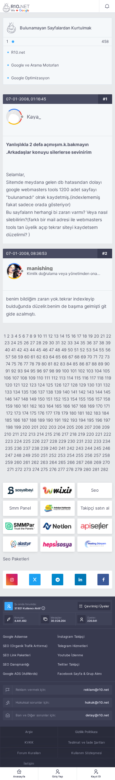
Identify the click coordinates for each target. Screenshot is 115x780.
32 (63, 342)
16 (73, 336)
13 (56, 336)
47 (51, 349)
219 (81, 434)
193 (73, 420)
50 (70, 349)
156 (90, 399)
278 (69, 469)
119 (108, 377)
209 (106, 427)
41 (13, 349)
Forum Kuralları (29, 753)
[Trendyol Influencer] (57, 490)
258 (106, 455)
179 (64, 413)
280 (87, 469)
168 (82, 406)
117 (93, 377)
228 (53, 441)
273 (27, 469)
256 (88, 455)
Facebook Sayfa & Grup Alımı (79, 673)
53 (88, 349)
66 (64, 356)
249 (26, 455)
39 (108, 342)
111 (47, 377)
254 (70, 455)
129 (82, 384)
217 (65, 434)
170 (99, 406)
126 (57, 384)
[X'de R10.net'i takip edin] (35, 579)
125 (49, 384)
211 (15, 434)
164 (49, 406)
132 (106, 384)
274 (35, 469)
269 (97, 462)
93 (20, 370)
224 (18, 441)
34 (76, 342)
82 (56, 363)
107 (15, 377)
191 (57, 420)
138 (49, 391)
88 (94, 363)
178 (56, 413)
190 (49, 420)
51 (76, 349)
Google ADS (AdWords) (20, 673)
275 (44, 469)
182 (88, 413)
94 (26, 370)
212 (23, 434)
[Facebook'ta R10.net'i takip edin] (103, 579)
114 (70, 377)
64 (51, 356)
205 (70, 427)
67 (70, 356)
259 (9, 462)
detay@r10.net (97, 715)
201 (34, 427)
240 (53, 448)
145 (107, 391)
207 (88, 427)
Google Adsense (15, 636)
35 (82, 342)
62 (39, 356)
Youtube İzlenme (70, 655)
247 (8, 455)
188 (32, 420)
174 (25, 413)
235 (9, 448)
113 (62, 377)
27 (32, 342)
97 (45, 370)
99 (58, 370)
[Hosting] (57, 526)
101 (73, 370)
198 (9, 427)
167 (74, 406)
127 (66, 384)
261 (26, 462)
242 (70, 448)
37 (95, 342)
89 (100, 363)
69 (83, 356)
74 (8, 363)
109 (31, 377)
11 (45, 336)
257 (97, 455)
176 (41, 413)
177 (49, 413)
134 (16, 391)
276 (53, 469)
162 (33, 406)
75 (14, 363)
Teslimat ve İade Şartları (86, 742)
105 (106, 370)
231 (79, 441)
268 (88, 462)
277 (61, 469)
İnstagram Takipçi (70, 636)
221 (98, 434)
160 (17, 406)
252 (53, 455)
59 (20, 356)
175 (33, 413)
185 (8, 420)
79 (37, 363)
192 (65, 420)
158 (106, 399)
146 (8, 399)
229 (62, 441)
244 (88, 448)
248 (17, 455)
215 (48, 434)
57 (7, 356)
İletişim (29, 763)
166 (66, 406)
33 (70, 342)
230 (71, 441)
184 (105, 413)
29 (45, 342)
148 (24, 399)
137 (41, 391)
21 (102, 336)
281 (95, 469)
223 (9, 441)
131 (99, 384)
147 (16, 399)
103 (89, 370)
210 (7, 434)
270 (106, 462)
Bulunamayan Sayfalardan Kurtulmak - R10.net (20, 7)
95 (32, 370)
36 (89, 342)
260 (18, 462)
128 (74, 384)
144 (98, 391)
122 (24, 384)
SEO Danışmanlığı (16, 664)
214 (40, 434)
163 (41, 406)
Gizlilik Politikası (86, 732)
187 (24, 420)
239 (44, 448)
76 (20, 363)
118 (100, 377)
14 (62, 336)
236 (18, 448)
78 (31, 363)
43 (25, 349)
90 (107, 363)
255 (79, 455)
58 (14, 356)
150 (41, 399)
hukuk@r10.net (97, 702)
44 (32, 349)
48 (57, 349)
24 (13, 342)
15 (67, 336)
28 (38, 342)
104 (98, 370)
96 (39, 370)
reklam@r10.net (96, 689)
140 (66, 391)
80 (44, 363)
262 (35, 462)
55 (101, 349)
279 (78, 469)
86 (81, 363)
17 (79, 336)
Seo (95, 490)
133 (8, 391)
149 (32, 399)
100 (65, 370)
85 (75, 363)
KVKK (29, 742)
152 (57, 399)
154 (73, 399)
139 (57, 391)
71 (95, 356)
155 (82, 399)
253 (61, 455)
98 (51, 370)
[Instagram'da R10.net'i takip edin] (12, 579)
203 (52, 427)
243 (79, 448)
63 (45, 356)
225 (27, 441)
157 (98, 399)
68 (77, 356)
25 (19, 342)
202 (43, 427)
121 (16, 384)
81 (50, 363)
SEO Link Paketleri (16, 655)
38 (101, 342)
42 (19, 349)
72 (101, 356)
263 (44, 462)
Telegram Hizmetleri (72, 646)
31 (57, 342)
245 (97, 448)
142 (82, 391)
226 (36, 441)
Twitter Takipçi (68, 664)
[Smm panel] (20, 526)
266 (71, 462)
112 (54, 377)
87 (88, 363)
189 (41, 420)
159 (8, 406)
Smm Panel (20, 508)
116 (85, 377)
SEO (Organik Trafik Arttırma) (25, 646)
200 (26, 427)
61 (33, 356)
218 (73, 434)
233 (97, 441)
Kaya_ (34, 116)
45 (38, 349)
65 (58, 356)
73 (107, 356)
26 (26, 342)
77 (26, 363)
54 (95, 349)
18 (84, 336)
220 (90, 434)
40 (7, 349)
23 (7, 342)
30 (51, 342)
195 (90, 420)
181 (81, 413)
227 (44, 441)
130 (90, 384)
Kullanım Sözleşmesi (86, 753)
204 (61, 427)
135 (24, 391)
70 (89, 356)
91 (7, 370)
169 (91, 406)
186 (16, 420)
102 (81, 370)
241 (61, 448)
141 (74, 391)
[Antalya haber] (57, 508)
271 (10, 469)
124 (41, 384)
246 (106, 448)
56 (108, 349)
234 (106, 441)
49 (63, 349)
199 (17, 427)
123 (32, 384)
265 (62, 462)
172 (9, 413)
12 (50, 336)
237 (26, 448)
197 (106, 420)
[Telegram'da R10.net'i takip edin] (57, 579)
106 (7, 377)
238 (35, 448)
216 (56, 434)
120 (8, 384)
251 (44, 455)
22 (108, 336)
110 (40, 377)
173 (17, 413)
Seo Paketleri (16, 558)
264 (53, 462)
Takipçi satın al (94, 508)
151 (49, 399)
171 (107, 406)
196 (98, 420)
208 (97, 427)
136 (33, 391)
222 (107, 434)
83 (62, 363)
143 (90, 391)
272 (18, 469)
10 (39, 336)
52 (82, 349)
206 (79, 427)
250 (35, 455)
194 (82, 420)
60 (26, 356)
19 (90, 336)
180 (72, 413)
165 (58, 406)
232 (88, 441)
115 (77, 377)
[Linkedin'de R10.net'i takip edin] (80, 579)
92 (13, 370)
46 (45, 349)
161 (25, 406)
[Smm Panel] (20, 490)
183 (97, 413)
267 (79, 462)
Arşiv (29, 732)
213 (31, 434)
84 (69, 363)
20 (96, 336)
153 (65, 399)
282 (104, 469)
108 (23, 377)
